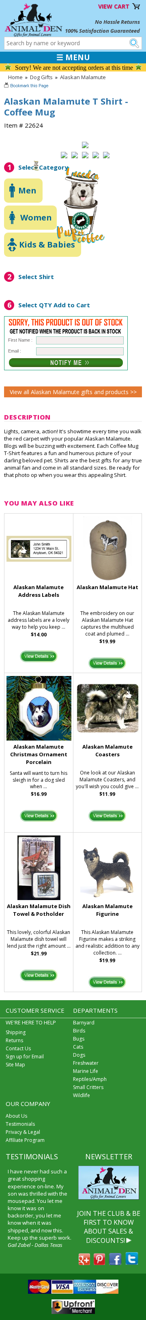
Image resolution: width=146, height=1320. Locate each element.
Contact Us (18, 1048)
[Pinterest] (99, 1262)
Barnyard (83, 1022)
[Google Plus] (84, 1262)
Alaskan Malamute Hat (107, 587)
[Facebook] (115, 1262)
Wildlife (81, 1095)
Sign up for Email (25, 1056)
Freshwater (86, 1063)
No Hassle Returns (117, 21)
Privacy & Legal (23, 1132)
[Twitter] (132, 1262)
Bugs (78, 1038)
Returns (14, 1040)
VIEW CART (113, 6)
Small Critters (88, 1087)
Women (36, 217)
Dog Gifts (41, 77)
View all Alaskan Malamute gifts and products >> (73, 392)
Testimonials (20, 1124)
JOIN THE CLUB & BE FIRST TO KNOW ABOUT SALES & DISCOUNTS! (108, 1227)
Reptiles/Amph (90, 1079)
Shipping (16, 1032)
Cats (78, 1046)
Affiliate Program (25, 1140)
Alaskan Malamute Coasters (107, 750)
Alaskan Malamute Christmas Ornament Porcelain (38, 754)
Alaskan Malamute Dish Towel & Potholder (39, 909)
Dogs (79, 1054)
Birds (79, 1030)
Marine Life (85, 1071)
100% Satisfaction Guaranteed (102, 30)
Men (27, 190)
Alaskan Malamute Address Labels (38, 590)
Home (15, 77)
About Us (16, 1115)
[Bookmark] (27, 86)
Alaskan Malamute (83, 77)
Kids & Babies (47, 244)
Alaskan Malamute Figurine (107, 909)
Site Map (15, 1064)
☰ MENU (73, 57)
